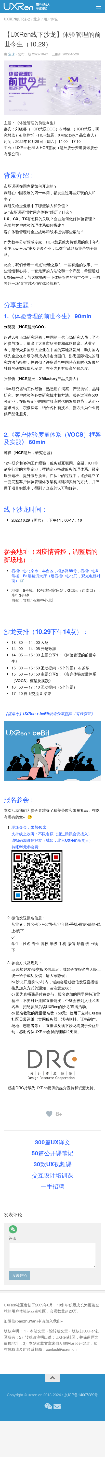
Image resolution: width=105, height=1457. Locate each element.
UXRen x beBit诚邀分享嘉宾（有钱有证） (59, 713)
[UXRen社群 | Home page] (35, 6)
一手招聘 (52, 1186)
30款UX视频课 (53, 1164)
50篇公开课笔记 (52, 1153)
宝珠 (11, 54)
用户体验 (51, 18)
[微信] (13, 1229)
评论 (12, 1238)
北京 (37, 18)
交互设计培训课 (52, 1175)
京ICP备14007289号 (81, 1394)
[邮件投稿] (57, 1406)
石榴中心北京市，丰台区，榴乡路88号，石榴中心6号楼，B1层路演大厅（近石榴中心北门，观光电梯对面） (55, 575)
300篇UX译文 (52, 1142)
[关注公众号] (47, 1406)
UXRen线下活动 (17, 18)
